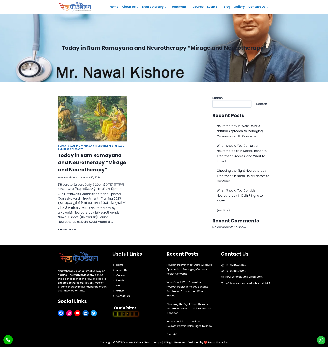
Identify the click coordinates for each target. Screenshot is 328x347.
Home (114, 7)
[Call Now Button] (8, 339)
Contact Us (123, 296)
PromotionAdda (218, 342)
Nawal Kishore (69, 177)
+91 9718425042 (235, 265)
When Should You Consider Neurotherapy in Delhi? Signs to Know (240, 195)
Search (217, 98)
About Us (121, 270)
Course (198, 7)
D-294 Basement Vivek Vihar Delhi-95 (247, 283)
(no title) (223, 210)
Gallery (239, 7)
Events (120, 280)
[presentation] (92, 118)
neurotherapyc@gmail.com (244, 277)
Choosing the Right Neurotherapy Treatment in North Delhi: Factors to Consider (243, 176)
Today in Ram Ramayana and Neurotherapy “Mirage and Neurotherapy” (92, 162)
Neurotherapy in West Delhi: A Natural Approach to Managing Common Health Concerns (240, 131)
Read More (67, 229)
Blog (226, 7)
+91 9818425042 (235, 271)
